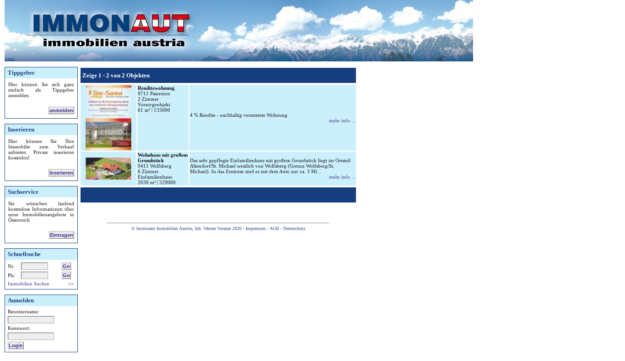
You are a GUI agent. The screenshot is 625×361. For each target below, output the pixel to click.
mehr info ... (342, 120)
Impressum (256, 228)
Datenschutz (294, 228)
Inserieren (61, 172)
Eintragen (61, 235)
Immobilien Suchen (28, 283)
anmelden (61, 110)
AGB (274, 228)
